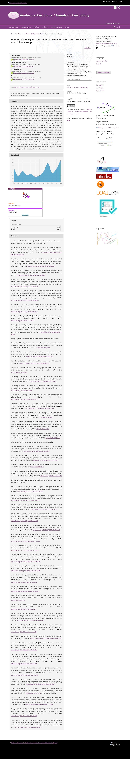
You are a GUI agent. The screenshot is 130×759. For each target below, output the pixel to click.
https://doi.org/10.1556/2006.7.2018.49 (23, 609)
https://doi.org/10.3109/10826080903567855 (25, 550)
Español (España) (101, 61)
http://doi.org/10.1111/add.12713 (51, 476)
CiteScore (109, 138)
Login (120, 1)
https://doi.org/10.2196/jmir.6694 (21, 390)
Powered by (103, 145)
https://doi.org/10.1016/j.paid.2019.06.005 (41, 266)
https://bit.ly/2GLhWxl (18, 600)
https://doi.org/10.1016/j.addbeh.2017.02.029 (25, 541)
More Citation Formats (74, 79)
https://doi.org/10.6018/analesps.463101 (27, 87)
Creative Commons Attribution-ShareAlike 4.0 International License (79, 111)
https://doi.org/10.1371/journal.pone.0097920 (25, 500)
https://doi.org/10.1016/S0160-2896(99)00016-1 (26, 591)
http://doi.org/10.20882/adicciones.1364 (36, 451)
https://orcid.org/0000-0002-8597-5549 (23, 66)
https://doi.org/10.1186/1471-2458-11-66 (24, 650)
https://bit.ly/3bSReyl (37, 467)
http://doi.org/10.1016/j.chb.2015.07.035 (30, 491)
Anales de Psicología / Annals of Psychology (54, 15)
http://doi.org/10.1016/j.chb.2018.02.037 (44, 509)
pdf (88, 47)
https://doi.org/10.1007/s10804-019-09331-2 (29, 727)
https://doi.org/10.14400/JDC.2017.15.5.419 (46, 530)
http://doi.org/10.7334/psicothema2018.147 (40, 408)
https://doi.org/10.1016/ (33, 693)
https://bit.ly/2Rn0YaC (46, 417)
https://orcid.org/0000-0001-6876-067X (23, 73)
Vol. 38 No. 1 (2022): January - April (33, 34)
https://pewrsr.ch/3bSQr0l (19, 372)
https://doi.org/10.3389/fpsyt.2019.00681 (44, 381)
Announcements (56, 27)
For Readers (99, 85)
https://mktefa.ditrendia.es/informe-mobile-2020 (34, 363)
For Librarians (100, 91)
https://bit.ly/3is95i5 (42, 429)
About (67, 27)
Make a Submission (104, 72)
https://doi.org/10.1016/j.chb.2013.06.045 (24, 716)
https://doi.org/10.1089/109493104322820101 (25, 399)
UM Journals (106, 1)
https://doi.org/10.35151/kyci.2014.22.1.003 (39, 704)
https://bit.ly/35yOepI (43, 348)
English (98, 64)
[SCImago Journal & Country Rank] (107, 128)
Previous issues (26, 27)
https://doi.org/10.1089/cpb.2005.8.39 (23, 321)
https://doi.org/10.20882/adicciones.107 (23, 632)
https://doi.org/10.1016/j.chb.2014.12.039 (24, 664)
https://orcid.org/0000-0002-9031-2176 (23, 79)
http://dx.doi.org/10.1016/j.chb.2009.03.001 (24, 286)
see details (25, 215)
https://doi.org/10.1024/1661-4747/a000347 (24, 300)
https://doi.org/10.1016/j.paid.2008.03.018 (30, 620)
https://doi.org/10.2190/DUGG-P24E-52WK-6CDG (45, 638)
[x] (97, 49)
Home (12, 34)
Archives (19, 34)
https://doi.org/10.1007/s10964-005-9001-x (39, 357)
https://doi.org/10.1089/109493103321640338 (40, 684)
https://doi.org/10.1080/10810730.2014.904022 (25, 562)
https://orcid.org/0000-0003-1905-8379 (23, 59)
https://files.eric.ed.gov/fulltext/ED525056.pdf (25, 571)
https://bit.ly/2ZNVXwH (53, 438)
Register (114, 1)
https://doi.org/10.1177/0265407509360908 (24, 675)
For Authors (99, 88)
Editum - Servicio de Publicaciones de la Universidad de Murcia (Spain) (34, 743)
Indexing (45, 27)
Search (117, 27)
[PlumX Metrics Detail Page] (25, 195)
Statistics (36, 27)
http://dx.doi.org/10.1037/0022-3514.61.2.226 (31, 275)
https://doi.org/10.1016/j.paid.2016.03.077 (24, 312)
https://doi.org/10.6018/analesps (106, 43)
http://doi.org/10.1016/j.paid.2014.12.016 (45, 460)
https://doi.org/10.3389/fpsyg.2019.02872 (24, 582)
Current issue (13, 27)
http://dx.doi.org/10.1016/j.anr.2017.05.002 (24, 521)
